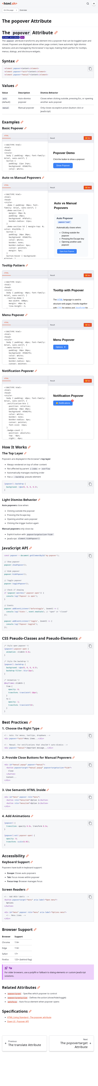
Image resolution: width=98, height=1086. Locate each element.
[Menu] (94, 4)
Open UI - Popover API (18, 1021)
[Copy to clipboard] (90, 68)
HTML (6, 135)
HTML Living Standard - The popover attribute (29, 1017)
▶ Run (87, 138)
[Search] (88, 3)
